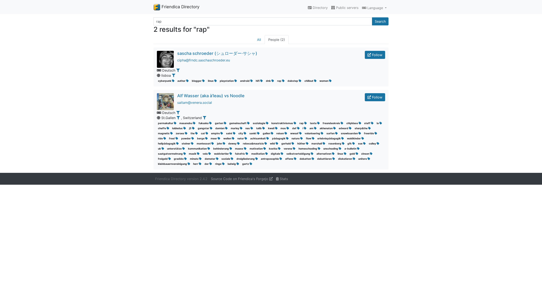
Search (380, 21)
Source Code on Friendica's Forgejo (240, 179)
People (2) (276, 39)
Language (375, 8)
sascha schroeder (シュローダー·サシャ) (217, 53)
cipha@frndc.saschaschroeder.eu (203, 60)
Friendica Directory (179, 6)
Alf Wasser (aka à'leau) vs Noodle (211, 95)
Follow (376, 55)
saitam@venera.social (194, 102)
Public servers (346, 8)
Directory (320, 8)
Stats (283, 179)
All (259, 39)
